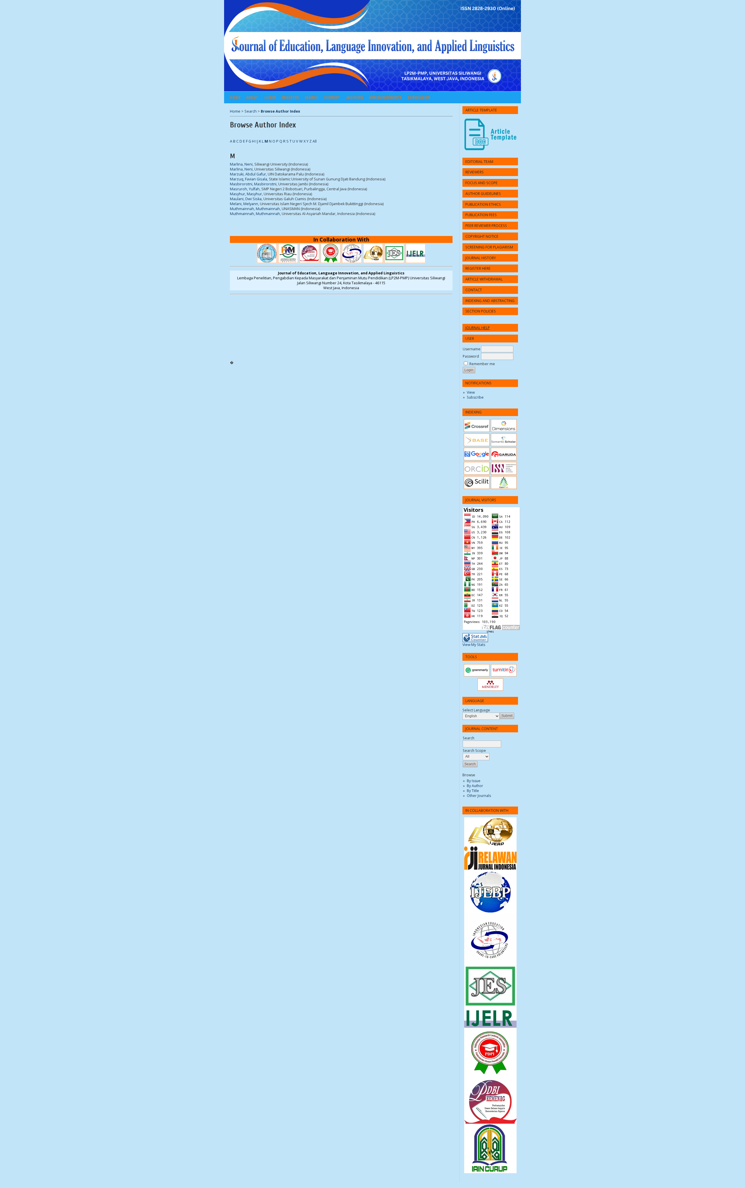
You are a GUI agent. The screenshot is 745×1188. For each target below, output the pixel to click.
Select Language (476, 710)
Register (290, 97)
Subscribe (475, 397)
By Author (475, 785)
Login (270, 97)
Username (471, 349)
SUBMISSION (418, 97)
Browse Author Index (280, 111)
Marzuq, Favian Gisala (248, 179)
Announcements (385, 97)
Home (235, 97)
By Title (473, 790)
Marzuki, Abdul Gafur (248, 174)
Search (311, 97)
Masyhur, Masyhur (246, 193)
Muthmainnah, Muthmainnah (255, 208)
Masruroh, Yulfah (245, 189)
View (471, 392)
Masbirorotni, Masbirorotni (253, 184)
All (315, 141)
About (252, 97)
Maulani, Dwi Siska (246, 198)
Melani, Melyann (244, 203)
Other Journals (479, 795)
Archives (354, 97)
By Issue (473, 780)
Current (332, 97)
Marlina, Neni (241, 164)
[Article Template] (490, 134)
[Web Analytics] (490, 631)
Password (471, 356)
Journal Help (477, 327)
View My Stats (473, 644)
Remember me (482, 363)
